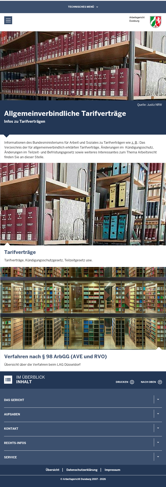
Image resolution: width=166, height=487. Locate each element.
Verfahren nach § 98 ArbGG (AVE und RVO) (55, 356)
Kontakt (11, 428)
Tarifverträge (20, 252)
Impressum (112, 470)
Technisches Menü (81, 6)
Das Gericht (14, 400)
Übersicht (52, 470)
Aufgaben (12, 414)
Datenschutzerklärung (82, 470)
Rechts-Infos (15, 443)
